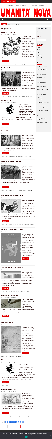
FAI (44, 77)
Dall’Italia (39, 55)
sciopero (29, 190)
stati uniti (46, 113)
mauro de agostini (25, 96)
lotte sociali (39, 94)
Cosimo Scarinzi (22, 224)
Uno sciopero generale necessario (11, 161)
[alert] (43, 32)
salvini (33, 156)
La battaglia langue (7, 323)
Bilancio (6, 127)
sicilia (42, 113)
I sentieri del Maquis (7, 68)
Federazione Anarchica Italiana (41, 83)
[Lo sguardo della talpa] (11, 36)
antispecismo (18, 64)
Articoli (9, 64)
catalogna (15, 96)
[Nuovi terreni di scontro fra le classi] (11, 200)
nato (48, 102)
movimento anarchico (41, 102)
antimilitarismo (40, 72)
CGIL (17, 224)
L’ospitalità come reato (8, 131)
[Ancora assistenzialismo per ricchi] (11, 272)
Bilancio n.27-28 (6, 100)
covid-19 (39, 74)
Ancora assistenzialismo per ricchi (12, 268)
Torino (46, 122)
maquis (20, 96)
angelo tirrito (15, 318)
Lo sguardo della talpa (8, 32)
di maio (17, 291)
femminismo (39, 86)
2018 (3, 64)
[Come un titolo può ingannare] (11, 299)
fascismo (39, 79)
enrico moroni (19, 190)
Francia (44, 86)
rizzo (2, 417)
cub (26, 224)
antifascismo (44, 69)
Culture (9, 96)
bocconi (19, 318)
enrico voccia (20, 156)
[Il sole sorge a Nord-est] (11, 393)
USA (38, 127)
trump (28, 291)
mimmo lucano (26, 156)
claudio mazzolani (24, 318)
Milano (23, 190)
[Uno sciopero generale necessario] (11, 166)
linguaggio (23, 64)
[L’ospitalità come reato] (11, 135)
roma (48, 107)
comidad (14, 291)
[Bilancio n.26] (9, 364)
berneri (17, 356)
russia (38, 110)
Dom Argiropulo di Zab (21, 416)
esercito (26, 416)
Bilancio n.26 (5, 360)
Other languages (40, 59)
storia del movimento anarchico (41, 119)
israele (47, 89)
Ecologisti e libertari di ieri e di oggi (12, 229)
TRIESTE (38, 125)
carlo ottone (21, 356)
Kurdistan (39, 91)
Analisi (6, 64)
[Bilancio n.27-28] (9, 104)
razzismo (44, 105)
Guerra (43, 89)
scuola (38, 113)
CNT (18, 96)
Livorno (47, 91)
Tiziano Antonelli (40, 122)
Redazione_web (14, 34)
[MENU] (51, 19)
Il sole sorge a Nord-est (8, 389)
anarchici (39, 66)
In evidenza (13, 156)
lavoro (43, 91)
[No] (50, 435)
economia (21, 291)
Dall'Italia (12, 190)
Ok (26, 437)
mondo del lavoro (40, 99)
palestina (39, 105)
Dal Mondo (39, 54)
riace (30, 156)
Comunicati (39, 50)
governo (38, 89)
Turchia (43, 125)
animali (14, 64)
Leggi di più (5, 60)
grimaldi (30, 416)
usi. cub (6, 191)
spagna (31, 96)
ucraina (47, 125)
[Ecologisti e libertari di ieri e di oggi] (11, 234)
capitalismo (46, 72)
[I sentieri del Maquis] (11, 72)
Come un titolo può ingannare (10, 295)
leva (33, 416)
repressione (39, 107)
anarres (38, 69)
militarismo (39, 97)
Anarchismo (44, 66)
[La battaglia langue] (11, 327)
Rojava (44, 107)
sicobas (2, 191)
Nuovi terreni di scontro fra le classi (12, 196)
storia (38, 115)
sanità (42, 110)
